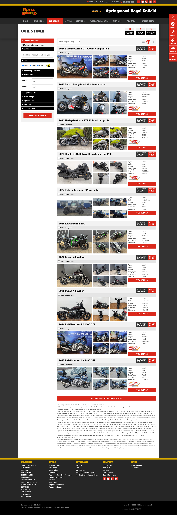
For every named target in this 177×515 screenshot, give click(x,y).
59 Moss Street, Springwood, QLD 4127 (104, 2)
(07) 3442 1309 (128, 2)
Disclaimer (135, 468)
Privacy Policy (136, 465)
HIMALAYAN (25, 477)
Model (24, 86)
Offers (68, 21)
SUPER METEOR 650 (28, 485)
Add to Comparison (67, 53)
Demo (33, 66)
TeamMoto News (109, 475)
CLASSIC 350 (26, 494)
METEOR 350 (26, 497)
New (26, 66)
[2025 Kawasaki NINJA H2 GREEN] (92, 241)
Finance (116, 21)
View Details (142, 78)
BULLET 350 (25, 489)
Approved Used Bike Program (60, 475)
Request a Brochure (56, 485)
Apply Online (54, 482)
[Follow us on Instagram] (151, 1)
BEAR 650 (24, 470)
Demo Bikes (53, 470)
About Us (131, 21)
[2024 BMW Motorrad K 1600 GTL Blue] (92, 342)
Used (41, 66)
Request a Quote (55, 487)
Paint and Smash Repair (85, 473)
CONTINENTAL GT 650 (29, 482)
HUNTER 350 (26, 492)
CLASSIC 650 (26, 468)
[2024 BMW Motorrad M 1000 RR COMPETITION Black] (92, 66)
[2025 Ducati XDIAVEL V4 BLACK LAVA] (92, 309)
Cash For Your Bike (56, 477)
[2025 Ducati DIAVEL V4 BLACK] (92, 275)
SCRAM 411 (25, 487)
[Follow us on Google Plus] (147, 1)
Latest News (148, 21)
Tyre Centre (80, 470)
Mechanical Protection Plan (87, 475)
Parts (78, 468)
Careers (106, 470)
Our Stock (54, 21)
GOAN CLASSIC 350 (28, 465)
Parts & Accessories (99, 21)
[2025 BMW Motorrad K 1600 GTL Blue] (92, 378)
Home (25, 21)
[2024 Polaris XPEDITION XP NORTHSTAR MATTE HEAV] (92, 208)
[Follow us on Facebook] (139, 1)
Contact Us (107, 465)
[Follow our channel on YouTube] (143, 1)
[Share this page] (154, 1)
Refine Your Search (30, 41)
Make (24, 80)
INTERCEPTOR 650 (28, 480)
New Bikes (37, 21)
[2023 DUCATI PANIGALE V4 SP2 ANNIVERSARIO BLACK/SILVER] (92, 102)
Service (79, 21)
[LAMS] (49, 66)
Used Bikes (53, 473)
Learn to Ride (108, 473)
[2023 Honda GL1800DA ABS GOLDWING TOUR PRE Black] (92, 172)
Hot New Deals (54, 465)
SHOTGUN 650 (26, 473)
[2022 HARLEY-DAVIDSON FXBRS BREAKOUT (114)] (92, 138)
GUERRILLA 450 (27, 475)
